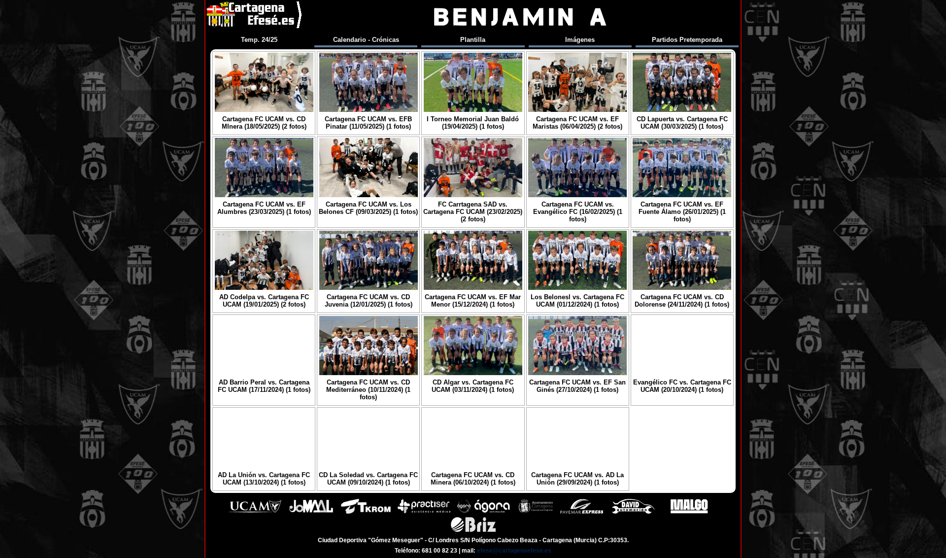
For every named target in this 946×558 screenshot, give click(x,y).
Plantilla (472, 39)
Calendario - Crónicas (366, 39)
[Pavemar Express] (582, 512)
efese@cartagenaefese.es (514, 550)
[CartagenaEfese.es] (254, 17)
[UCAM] (255, 512)
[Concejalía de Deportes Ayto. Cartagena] (535, 512)
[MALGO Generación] (689, 512)
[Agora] (484, 512)
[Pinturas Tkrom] (366, 512)
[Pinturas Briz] (473, 530)
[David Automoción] (633, 512)
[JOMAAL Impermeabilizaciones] (311, 512)
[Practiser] (424, 512)
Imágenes (580, 39)
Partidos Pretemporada (687, 39)
